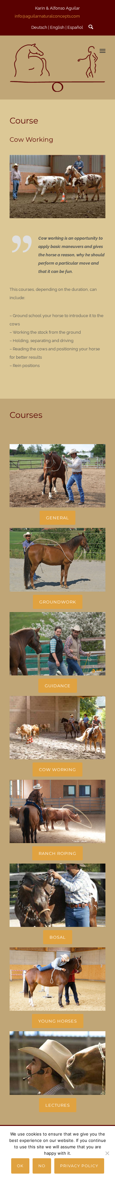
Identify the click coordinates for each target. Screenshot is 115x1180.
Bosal (58, 937)
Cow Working (57, 769)
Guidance (58, 685)
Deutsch (39, 27)
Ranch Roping (57, 853)
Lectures (57, 1105)
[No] (107, 1153)
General (57, 517)
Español (75, 27)
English (57, 27)
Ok (20, 1165)
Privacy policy (79, 1165)
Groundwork (57, 601)
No (41, 1165)
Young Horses (57, 1021)
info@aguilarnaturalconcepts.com (47, 16)
